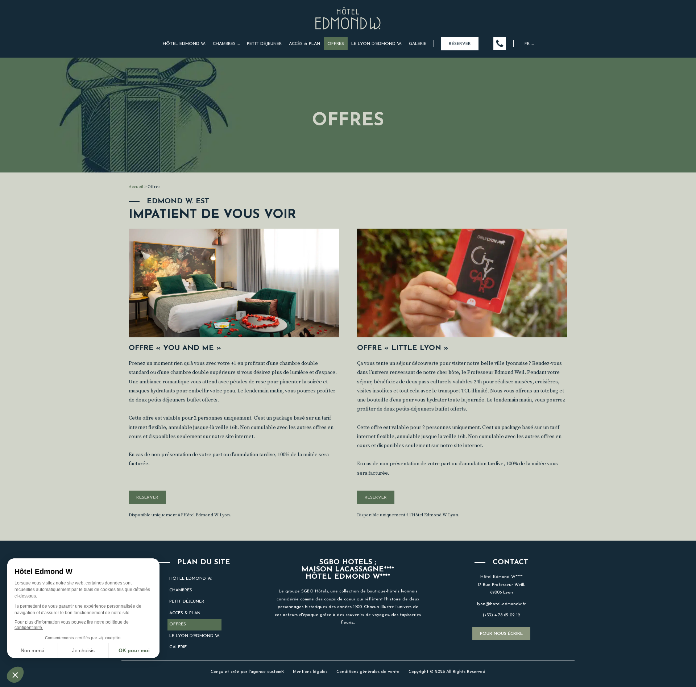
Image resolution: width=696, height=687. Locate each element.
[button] (499, 43)
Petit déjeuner (264, 44)
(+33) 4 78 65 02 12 (501, 615)
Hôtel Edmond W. (184, 44)
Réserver (460, 44)
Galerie (417, 44)
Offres (335, 44)
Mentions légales (310, 672)
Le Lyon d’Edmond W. (376, 44)
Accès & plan (304, 44)
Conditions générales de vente (367, 672)
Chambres (224, 44)
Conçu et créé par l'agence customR (247, 672)
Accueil (136, 187)
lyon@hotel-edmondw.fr (501, 604)
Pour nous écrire (501, 634)
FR (527, 44)
